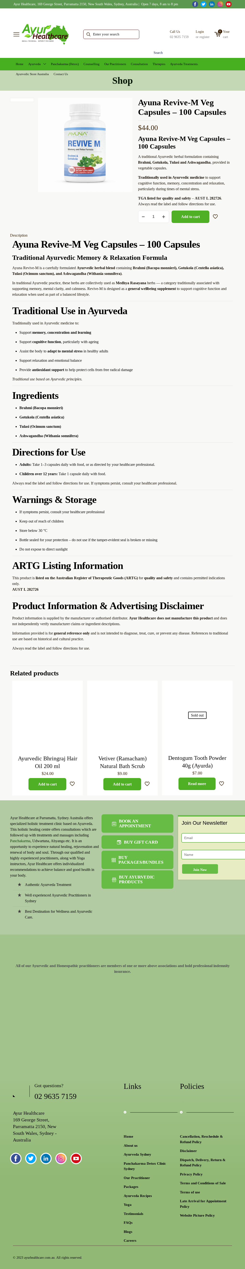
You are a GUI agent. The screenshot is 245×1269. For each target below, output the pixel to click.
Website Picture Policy (197, 1215)
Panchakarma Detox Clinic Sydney (145, 1166)
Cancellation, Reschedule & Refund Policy (201, 1139)
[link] (29, 1006)
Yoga (128, 1205)
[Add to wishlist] (76, 708)
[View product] (76, 697)
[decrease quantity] (143, 217)
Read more (197, 784)
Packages (131, 1187)
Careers (130, 1240)
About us (131, 1145)
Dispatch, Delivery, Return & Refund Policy (203, 1162)
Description (19, 235)
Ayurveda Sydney (137, 1154)
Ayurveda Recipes (138, 1196)
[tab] (122, 235)
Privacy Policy (191, 1174)
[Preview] (76, 718)
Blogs (128, 1232)
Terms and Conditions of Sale (203, 1183)
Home (128, 1136)
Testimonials (133, 1214)
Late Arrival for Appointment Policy (203, 1203)
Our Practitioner (137, 1178)
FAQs (128, 1222)
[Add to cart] (76, 687)
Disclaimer (188, 1151)
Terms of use (190, 1192)
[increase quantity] (164, 217)
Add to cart (190, 217)
